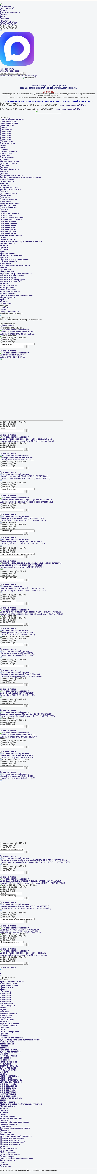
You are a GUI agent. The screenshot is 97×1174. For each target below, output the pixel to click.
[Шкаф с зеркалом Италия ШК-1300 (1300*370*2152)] (14, 904)
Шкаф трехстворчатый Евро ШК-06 (16, 653)
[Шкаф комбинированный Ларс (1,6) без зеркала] (14, 951)
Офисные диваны (8, 223)
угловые (4, 249)
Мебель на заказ (8, 289)
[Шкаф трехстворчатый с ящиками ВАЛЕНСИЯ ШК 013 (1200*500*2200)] (14, 858)
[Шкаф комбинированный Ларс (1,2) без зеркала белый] (14, 437)
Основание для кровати (11, 175)
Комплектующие (8, 231)
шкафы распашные (9, 213)
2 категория (5, 133)
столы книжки (7, 181)
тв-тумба (4, 159)
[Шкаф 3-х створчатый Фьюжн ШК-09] (14, 733)
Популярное (5, 303)
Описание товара (8, 351)
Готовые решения (8, 199)
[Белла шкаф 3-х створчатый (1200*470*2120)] (31, 563)
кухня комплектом (9, 123)
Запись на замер (8, 293)
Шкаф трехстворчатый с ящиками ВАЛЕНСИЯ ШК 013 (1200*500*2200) (33, 860)
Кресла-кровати (7, 253)
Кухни (3, 299)
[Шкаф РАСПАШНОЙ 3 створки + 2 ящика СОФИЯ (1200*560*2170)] (14, 879)
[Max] (17, 65)
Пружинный (5, 269)
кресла (3, 251)
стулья (3, 147)
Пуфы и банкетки (8, 207)
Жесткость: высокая (10, 281)
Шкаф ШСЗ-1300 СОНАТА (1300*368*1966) (20, 930)
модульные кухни (8, 121)
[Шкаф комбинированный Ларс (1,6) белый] (14, 672)
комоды (4, 183)
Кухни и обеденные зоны (12, 119)
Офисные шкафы (8, 225)
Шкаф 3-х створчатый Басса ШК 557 (17, 332)
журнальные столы (9, 187)
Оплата (3, 10)
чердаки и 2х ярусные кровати (14, 259)
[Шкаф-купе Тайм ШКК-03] (14, 353)
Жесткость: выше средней (12, 279)
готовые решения (8, 151)
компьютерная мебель (11, 235)
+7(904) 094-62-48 (8, 22)
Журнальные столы (9, 161)
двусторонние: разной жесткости (16, 273)
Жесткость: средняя (9, 277)
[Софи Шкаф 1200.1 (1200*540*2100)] (14, 691)
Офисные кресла (8, 233)
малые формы (7, 179)
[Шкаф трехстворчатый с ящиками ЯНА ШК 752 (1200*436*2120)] (14, 610)
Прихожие (5, 197)
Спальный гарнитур (9, 169)
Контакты (4, 20)
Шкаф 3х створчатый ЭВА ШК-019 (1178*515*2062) (24, 476)
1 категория (5, 131)
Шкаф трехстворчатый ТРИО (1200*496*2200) (22, 518)
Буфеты (3, 127)
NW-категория (6, 141)
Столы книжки (7, 157)
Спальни (4, 167)
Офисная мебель (8, 221)
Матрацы (4, 267)
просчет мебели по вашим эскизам (16, 295)
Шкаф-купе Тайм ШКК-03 (12, 355)
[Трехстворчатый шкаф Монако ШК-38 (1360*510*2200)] (14, 712)
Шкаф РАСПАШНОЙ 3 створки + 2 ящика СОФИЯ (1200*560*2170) (31, 881)
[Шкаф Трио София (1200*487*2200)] (14, 630)
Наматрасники (7, 287)
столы (3, 145)
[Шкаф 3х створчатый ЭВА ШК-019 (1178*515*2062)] (14, 474)
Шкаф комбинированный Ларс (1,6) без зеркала (23, 953)
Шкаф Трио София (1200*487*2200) (16, 632)
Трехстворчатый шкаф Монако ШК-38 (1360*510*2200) (26, 714)
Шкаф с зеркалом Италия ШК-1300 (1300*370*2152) (24, 906)
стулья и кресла (7, 239)
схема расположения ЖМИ (71, 105)
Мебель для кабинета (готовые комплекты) (21, 241)
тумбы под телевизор (10, 189)
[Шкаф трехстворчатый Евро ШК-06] (14, 651)
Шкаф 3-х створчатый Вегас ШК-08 (16, 755)
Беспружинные (7, 271)
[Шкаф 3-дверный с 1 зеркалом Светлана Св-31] (14, 539)
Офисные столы (7, 227)
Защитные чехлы (8, 285)
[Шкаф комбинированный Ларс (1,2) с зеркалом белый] (14, 498)
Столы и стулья (7, 143)
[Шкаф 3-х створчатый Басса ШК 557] (14, 330)
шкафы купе (6, 215)
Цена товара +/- (7, 326)
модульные (5, 155)
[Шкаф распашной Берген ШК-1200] (14, 455)
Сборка (3, 14)
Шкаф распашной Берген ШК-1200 (16, 457)
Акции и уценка (7, 297)
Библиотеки (5, 195)
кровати (4, 171)
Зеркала (4, 191)
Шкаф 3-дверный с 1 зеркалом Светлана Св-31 (22, 541)
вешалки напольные (9, 203)
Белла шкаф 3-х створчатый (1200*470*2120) (21, 565)
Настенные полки (8, 163)
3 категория (5, 135)
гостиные (4, 149)
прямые (4, 247)
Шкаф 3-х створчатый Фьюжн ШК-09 (17, 735)
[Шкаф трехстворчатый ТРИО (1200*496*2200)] (14, 516)
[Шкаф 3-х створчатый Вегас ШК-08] (14, 753)
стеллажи (4, 185)
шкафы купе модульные (11, 217)
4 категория (5, 137)
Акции (3, 16)
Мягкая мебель (7, 243)
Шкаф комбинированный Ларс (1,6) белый (20, 674)
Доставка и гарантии (10, 12)
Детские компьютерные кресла (15, 265)
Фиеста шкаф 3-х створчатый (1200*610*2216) (22, 588)
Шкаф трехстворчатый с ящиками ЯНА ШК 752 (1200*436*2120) (30, 612)
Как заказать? (7, 8)
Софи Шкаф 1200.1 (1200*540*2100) (17, 693)
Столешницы (6, 129)
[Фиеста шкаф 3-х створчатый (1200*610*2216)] (11, 586)
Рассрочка (5, 18)
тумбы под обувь (8, 205)
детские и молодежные (11, 255)
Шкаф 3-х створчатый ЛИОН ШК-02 (16, 776)
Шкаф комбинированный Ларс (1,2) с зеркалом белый (26, 500)
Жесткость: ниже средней (12, 275)
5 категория (5, 139)
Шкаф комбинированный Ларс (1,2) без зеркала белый (26, 439)
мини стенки (6, 153)
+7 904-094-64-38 (8, 24)
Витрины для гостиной (11, 219)
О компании (5, 6)
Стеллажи (4, 165)
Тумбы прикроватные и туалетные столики (20, 177)
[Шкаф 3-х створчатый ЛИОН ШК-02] (14, 774)
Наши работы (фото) (10, 291)
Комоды (4, 173)
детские (4, 245)
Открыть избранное (9, 71)
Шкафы (3, 211)
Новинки (4, 301)
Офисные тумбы (8, 229)
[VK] (1, 30)
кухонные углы (7, 125)
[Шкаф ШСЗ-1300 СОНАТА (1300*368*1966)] (14, 928)
